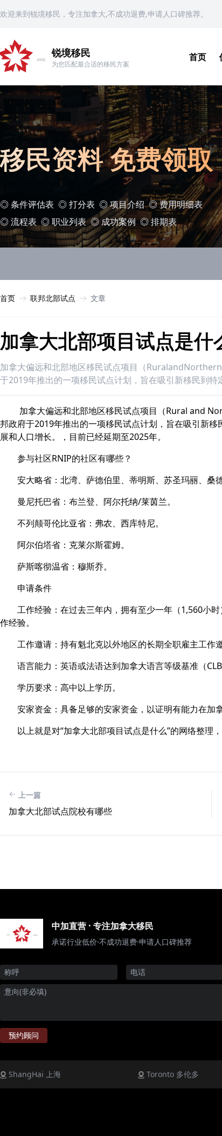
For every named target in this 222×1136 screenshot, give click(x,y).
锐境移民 (71, 52)
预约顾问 (24, 1035)
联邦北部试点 (52, 298)
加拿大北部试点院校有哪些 (60, 811)
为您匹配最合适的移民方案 (90, 64)
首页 (197, 57)
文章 (98, 298)
